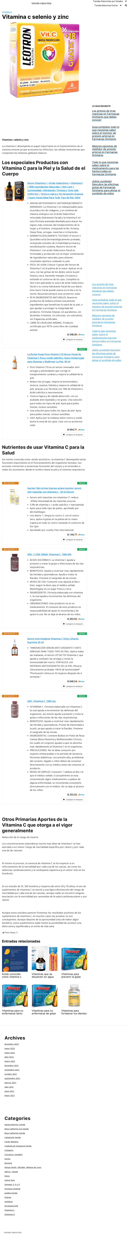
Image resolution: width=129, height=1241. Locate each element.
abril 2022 (9, 1057)
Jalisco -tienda (11, 1171)
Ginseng (8, 1163)
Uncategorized (11, 1206)
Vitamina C (7, 12)
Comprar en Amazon (74, 339)
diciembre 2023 (12, 1044)
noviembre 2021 (12, 1070)
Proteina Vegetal (12, 1189)
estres (7, 1159)
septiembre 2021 (12, 1078)
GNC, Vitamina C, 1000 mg (41, 701)
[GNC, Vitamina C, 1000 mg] (15, 709)
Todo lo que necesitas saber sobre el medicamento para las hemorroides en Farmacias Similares (106, 337)
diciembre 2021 (12, 1065)
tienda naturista (41, 3)
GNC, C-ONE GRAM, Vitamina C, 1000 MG (49, 554)
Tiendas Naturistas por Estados (108, 1)
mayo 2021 (10, 1095)
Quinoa (8, 1197)
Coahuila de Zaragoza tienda (18, 1146)
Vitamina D (10, 1214)
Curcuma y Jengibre (14, 1154)
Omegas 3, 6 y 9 (12, 1184)
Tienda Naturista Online (106, 5)
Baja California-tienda (15, 1133)
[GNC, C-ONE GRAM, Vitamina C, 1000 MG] (15, 563)
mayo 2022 (10, 1052)
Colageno (9, 1150)
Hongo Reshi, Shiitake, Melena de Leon (23, 1167)
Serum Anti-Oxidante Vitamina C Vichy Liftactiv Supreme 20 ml (53, 640)
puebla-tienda (11, 1193)
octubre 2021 (11, 1074)
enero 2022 (10, 1061)
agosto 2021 (10, 1082)
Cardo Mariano (11, 1141)
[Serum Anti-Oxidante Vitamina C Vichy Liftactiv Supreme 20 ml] (15, 647)
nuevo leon (10, 1180)
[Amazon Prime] (80, 335)
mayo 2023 (10, 1048)
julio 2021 (9, 1087)
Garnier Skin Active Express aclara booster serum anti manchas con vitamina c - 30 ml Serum (54, 490)
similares (9, 1201)
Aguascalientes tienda (15, 1124)
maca (7, 1176)
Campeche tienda (13, 1137)
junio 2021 (9, 1091)
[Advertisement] (44, 119)
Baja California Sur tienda (17, 1129)
